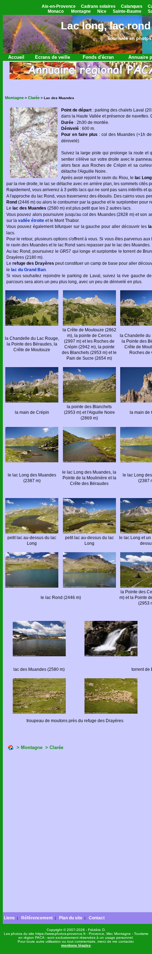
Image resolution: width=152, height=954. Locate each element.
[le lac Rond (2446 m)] (31, 586)
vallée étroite (31, 220)
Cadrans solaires (98, 6)
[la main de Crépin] (31, 401)
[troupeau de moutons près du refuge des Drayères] (39, 712)
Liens (9, 917)
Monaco (56, 11)
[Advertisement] (76, 832)
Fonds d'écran (98, 57)
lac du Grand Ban (28, 269)
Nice (101, 11)
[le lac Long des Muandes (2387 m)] (31, 461)
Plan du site (70, 917)
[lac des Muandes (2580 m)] (39, 655)
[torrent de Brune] (111, 655)
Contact (97, 917)
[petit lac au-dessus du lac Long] (31, 532)
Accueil (16, 57)
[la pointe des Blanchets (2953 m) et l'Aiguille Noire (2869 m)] (89, 401)
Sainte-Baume (127, 11)
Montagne (81, 11)
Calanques (131, 6)
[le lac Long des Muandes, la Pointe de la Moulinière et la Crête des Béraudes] (89, 461)
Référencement (37, 917)
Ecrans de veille (52, 57)
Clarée (34, 98)
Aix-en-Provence (59, 6)
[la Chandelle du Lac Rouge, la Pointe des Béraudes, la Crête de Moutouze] (31, 324)
